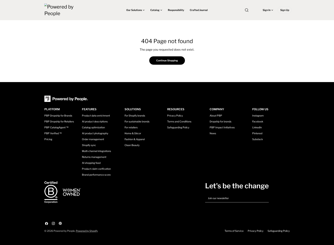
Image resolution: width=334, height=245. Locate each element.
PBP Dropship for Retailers (59, 121)
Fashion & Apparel (135, 139)
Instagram (258, 115)
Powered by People (64, 230)
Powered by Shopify (87, 230)
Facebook (257, 121)
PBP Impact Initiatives (222, 127)
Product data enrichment (96, 115)
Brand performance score (96, 174)
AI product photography (95, 133)
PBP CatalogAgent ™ (56, 127)
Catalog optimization (93, 127)
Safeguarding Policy (178, 127)
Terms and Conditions (179, 121)
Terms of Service (234, 230)
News (213, 133)
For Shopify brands (135, 115)
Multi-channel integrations (96, 151)
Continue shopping (167, 60)
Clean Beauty (132, 145)
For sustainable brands (137, 121)
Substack (257, 139)
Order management (93, 139)
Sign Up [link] (284, 10)
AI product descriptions (95, 121)
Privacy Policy (175, 115)
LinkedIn (257, 127)
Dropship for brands (220, 121)
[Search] (246, 10)
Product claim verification (96, 168)
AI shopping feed (91, 162)
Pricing (48, 139)
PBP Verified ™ (53, 133)
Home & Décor (133, 133)
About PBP (216, 115)
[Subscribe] (264, 198)
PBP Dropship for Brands (58, 115)
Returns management (94, 156)
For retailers (131, 127)
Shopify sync (89, 145)
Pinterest (257, 133)
